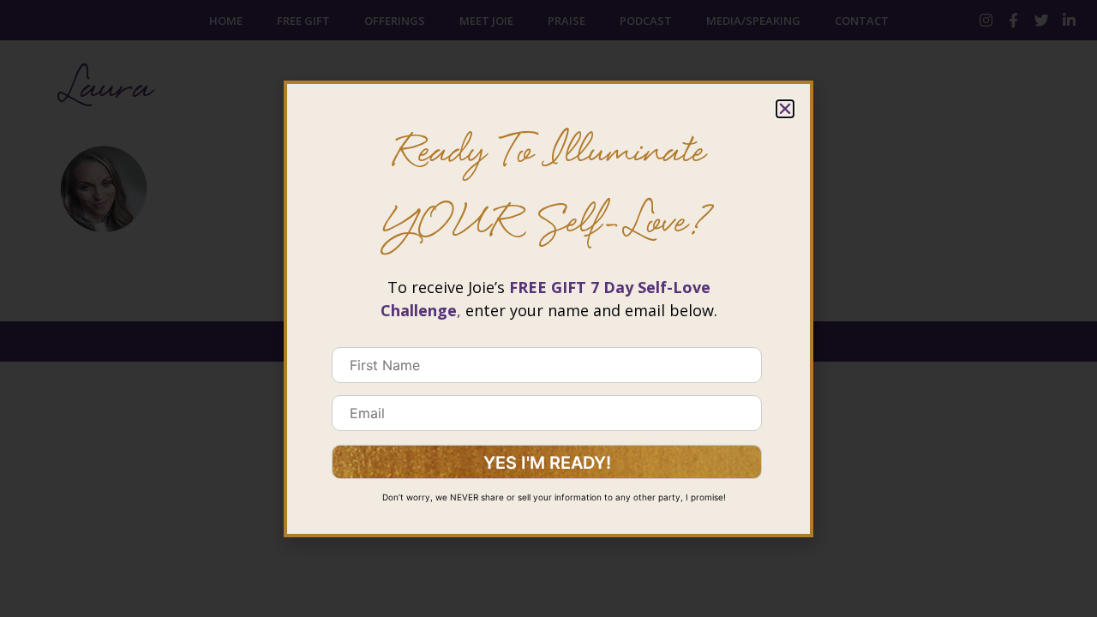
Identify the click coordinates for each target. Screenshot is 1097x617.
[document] (548, 308)
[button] (785, 109)
